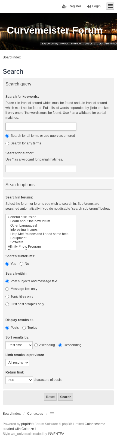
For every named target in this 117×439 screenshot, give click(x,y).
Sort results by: (17, 337)
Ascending (47, 345)
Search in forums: (19, 197)
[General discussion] (40, 217)
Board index (12, 414)
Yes (13, 264)
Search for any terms (25, 143)
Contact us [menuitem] (35, 414)
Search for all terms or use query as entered (42, 136)
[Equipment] (40, 238)
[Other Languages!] (40, 226)
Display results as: (20, 320)
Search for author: (19, 153)
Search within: (16, 273)
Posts (14, 328)
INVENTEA (56, 434)
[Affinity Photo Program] (40, 247)
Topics (32, 328)
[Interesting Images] (40, 230)
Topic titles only (21, 296)
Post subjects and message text (33, 281)
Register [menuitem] (75, 6)
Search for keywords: (22, 97)
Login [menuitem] (96, 6)
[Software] (40, 242)
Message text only (23, 289)
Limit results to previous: (24, 355)
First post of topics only (27, 304)
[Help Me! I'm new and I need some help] (40, 234)
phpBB (26, 424)
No (26, 264)
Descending (72, 345)
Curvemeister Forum (55, 30)
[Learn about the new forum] (40, 221)
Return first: (14, 372)
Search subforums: (20, 256)
